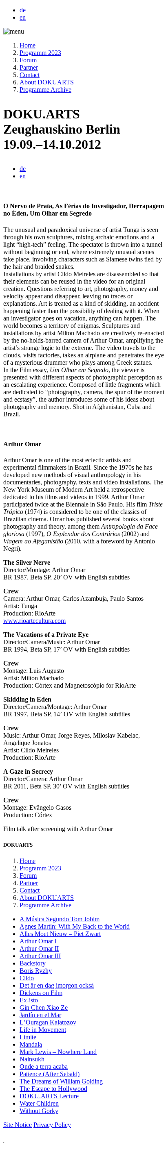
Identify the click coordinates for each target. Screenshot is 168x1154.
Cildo (27, 978)
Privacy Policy (52, 1124)
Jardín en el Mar (40, 1014)
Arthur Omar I (38, 941)
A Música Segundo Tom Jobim (59, 918)
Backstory (33, 963)
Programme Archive (45, 89)
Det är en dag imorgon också (57, 985)
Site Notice (17, 1124)
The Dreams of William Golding (61, 1081)
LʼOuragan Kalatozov (48, 1022)
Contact (30, 74)
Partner (29, 67)
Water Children (39, 1103)
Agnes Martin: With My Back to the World (75, 926)
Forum (28, 60)
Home (27, 45)
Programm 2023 (40, 52)
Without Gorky (39, 1110)
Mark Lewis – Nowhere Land (58, 1051)
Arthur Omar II (39, 948)
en (23, 17)
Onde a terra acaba (44, 1066)
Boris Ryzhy (36, 970)
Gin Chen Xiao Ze (44, 1007)
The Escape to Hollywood (53, 1088)
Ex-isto (29, 1000)
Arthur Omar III (40, 955)
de (23, 10)
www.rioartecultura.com (34, 620)
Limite (28, 1037)
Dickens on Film (41, 992)
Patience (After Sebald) (50, 1073)
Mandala (31, 1044)
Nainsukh (32, 1059)
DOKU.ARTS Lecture (49, 1096)
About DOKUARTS (47, 82)
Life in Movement (43, 1029)
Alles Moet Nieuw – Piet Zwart (60, 933)
